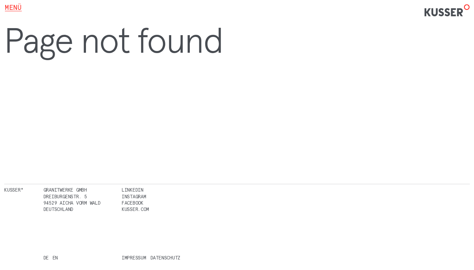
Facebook (132, 203)
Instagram (134, 197)
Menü (13, 8)
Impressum (134, 258)
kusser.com (135, 209)
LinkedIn (132, 190)
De (46, 258)
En (55, 258)
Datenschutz (165, 258)
